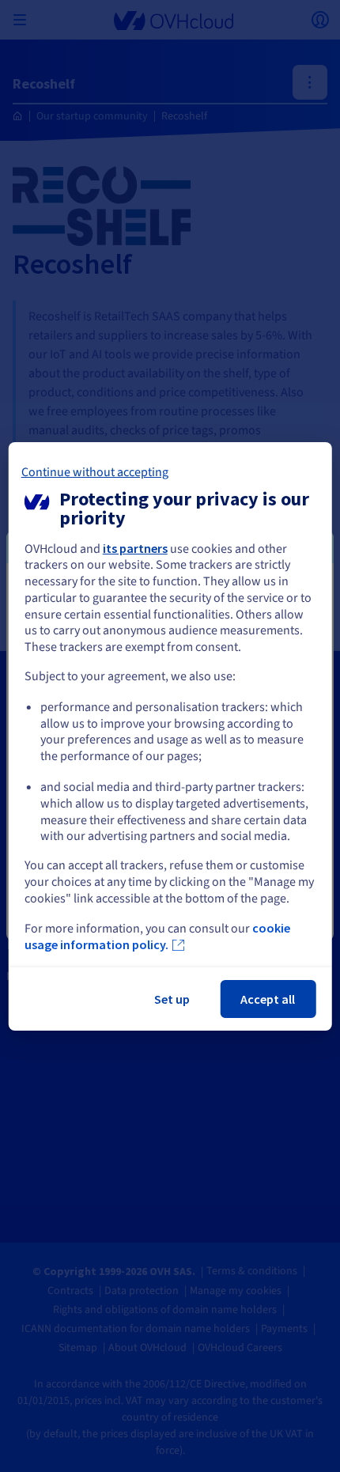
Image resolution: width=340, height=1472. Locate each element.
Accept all (267, 999)
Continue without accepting (94, 471)
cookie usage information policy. (157, 936)
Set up (172, 999)
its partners (135, 547)
